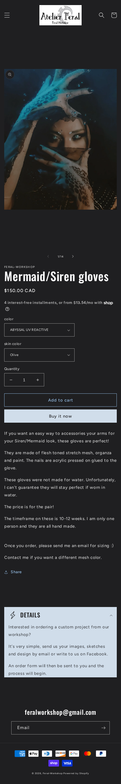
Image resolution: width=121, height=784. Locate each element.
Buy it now (60, 416)
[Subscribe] (103, 727)
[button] (7, 15)
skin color (12, 344)
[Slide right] (73, 256)
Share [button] (16, 572)
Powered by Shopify (76, 773)
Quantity (11, 369)
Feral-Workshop (53, 773)
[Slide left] (48, 256)
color (9, 319)
